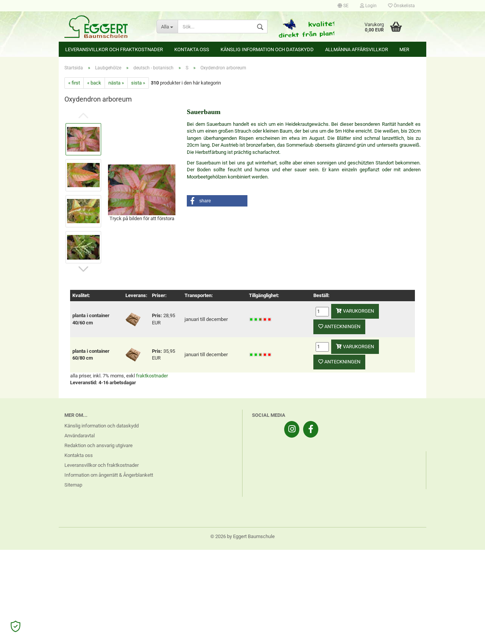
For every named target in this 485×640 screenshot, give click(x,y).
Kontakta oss (191, 49)
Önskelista (404, 5)
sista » (138, 83)
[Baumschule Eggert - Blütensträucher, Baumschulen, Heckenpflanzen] (104, 26)
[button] (217, 201)
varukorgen (358, 311)
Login (370, 5)
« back (94, 83)
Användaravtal (79, 435)
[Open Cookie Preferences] (15, 626)
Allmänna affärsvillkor (356, 49)
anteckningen (341, 326)
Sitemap (73, 485)
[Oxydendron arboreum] (141, 189)
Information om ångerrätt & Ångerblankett (108, 475)
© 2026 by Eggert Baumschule (242, 536)
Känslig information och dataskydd (267, 49)
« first (74, 83)
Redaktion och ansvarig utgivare (98, 445)
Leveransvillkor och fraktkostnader (114, 49)
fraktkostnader (152, 376)
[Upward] (464, 629)
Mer (404, 49)
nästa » (116, 83)
